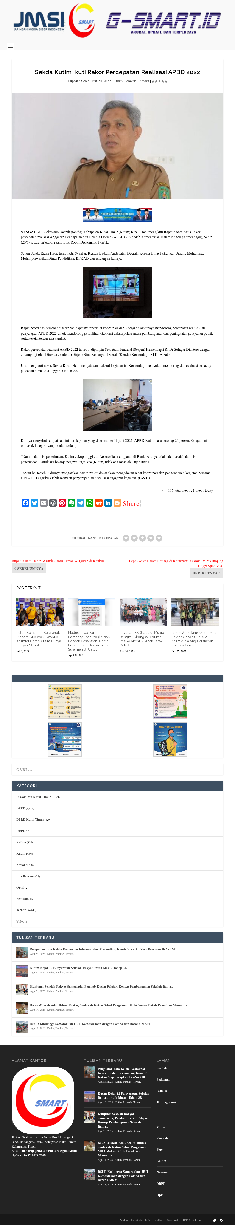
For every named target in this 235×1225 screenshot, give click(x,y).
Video (20, 921)
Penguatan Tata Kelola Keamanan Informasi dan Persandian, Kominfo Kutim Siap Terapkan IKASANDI (104, 949)
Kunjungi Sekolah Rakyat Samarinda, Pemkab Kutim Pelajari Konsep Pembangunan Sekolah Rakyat (101, 986)
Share (131, 503)
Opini (20, 887)
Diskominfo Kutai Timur (33, 796)
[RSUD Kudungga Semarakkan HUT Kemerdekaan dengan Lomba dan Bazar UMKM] (22, 1027)
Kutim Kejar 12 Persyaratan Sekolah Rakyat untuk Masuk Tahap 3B (78, 967)
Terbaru (143, 80)
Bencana (29, 876)
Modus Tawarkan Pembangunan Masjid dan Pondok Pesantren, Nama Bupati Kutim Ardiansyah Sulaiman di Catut (89, 641)
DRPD (20, 830)
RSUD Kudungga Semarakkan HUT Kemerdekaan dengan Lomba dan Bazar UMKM (90, 1023)
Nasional (22, 864)
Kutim (118, 80)
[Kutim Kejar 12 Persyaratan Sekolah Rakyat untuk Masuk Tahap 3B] (22, 971)
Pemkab (130, 80)
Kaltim (21, 842)
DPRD (20, 808)
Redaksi (162, 1090)
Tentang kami (166, 1101)
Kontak (162, 1068)
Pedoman (163, 1079)
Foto (160, 1149)
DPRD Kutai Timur (30, 819)
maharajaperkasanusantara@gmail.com (49, 1150)
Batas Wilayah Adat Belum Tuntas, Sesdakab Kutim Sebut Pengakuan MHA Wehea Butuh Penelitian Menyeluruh (110, 1005)
